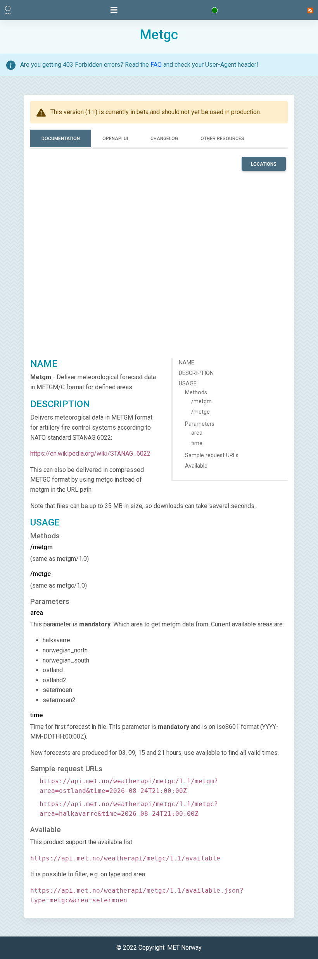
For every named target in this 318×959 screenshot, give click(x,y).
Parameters (199, 424)
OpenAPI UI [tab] (115, 138)
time (196, 443)
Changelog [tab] (164, 138)
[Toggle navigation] (114, 10)
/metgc (200, 412)
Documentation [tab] (60, 138)
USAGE (188, 383)
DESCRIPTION (196, 373)
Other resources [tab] (222, 138)
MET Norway (184, 947)
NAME (186, 362)
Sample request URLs (211, 455)
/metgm (201, 401)
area (196, 433)
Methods (196, 392)
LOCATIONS (264, 164)
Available (196, 466)
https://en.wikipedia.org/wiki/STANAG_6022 (90, 453)
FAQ (156, 64)
